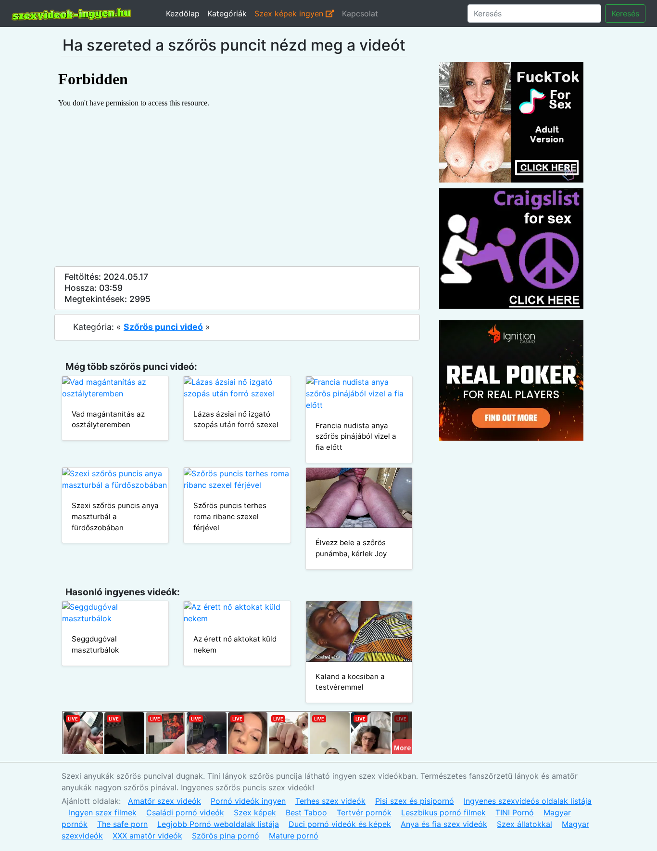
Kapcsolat (360, 13)
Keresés (625, 13)
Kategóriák (227, 13)
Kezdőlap (183, 13)
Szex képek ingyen (290, 13)
